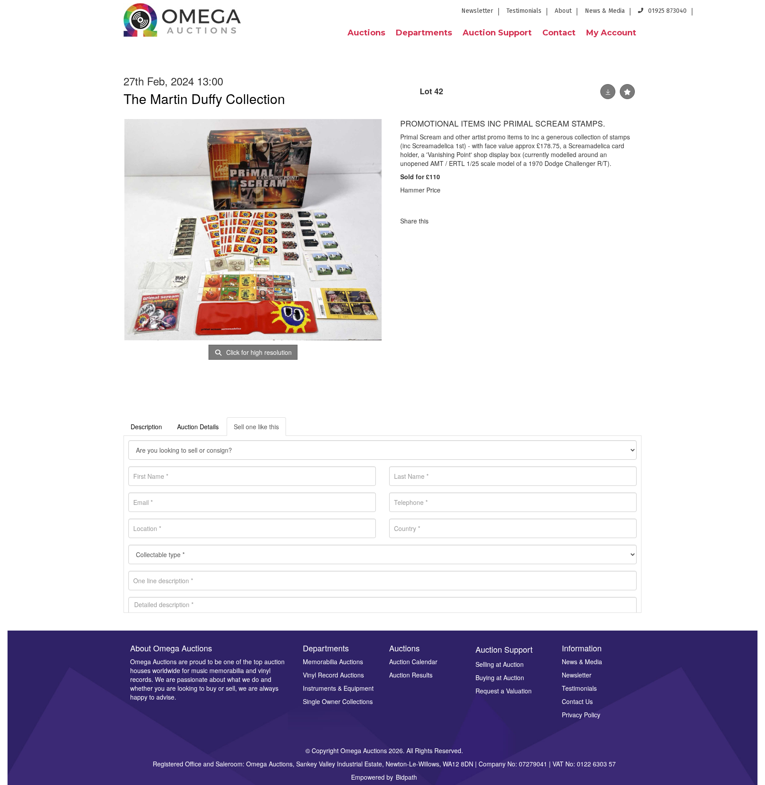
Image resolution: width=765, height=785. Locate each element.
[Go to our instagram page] (752, 13)
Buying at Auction (499, 677)
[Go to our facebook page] (706, 13)
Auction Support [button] (497, 33)
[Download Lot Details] (607, 91)
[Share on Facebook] (443, 220)
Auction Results (411, 674)
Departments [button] (424, 33)
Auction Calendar (413, 661)
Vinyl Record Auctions (333, 674)
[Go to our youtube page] (738, 13)
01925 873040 (666, 11)
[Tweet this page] (461, 220)
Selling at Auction (499, 664)
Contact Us (577, 701)
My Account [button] (611, 33)
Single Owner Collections (338, 701)
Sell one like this (256, 426)
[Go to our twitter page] (722, 13)
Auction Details (198, 426)
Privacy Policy (581, 714)
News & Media (605, 11)
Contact (559, 33)
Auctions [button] (366, 33)
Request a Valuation (503, 690)
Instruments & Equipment (338, 688)
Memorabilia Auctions (333, 661)
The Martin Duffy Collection (204, 98)
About (563, 11)
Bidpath (406, 777)
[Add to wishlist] (627, 91)
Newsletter (477, 11)
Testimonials (523, 11)
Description (146, 426)
